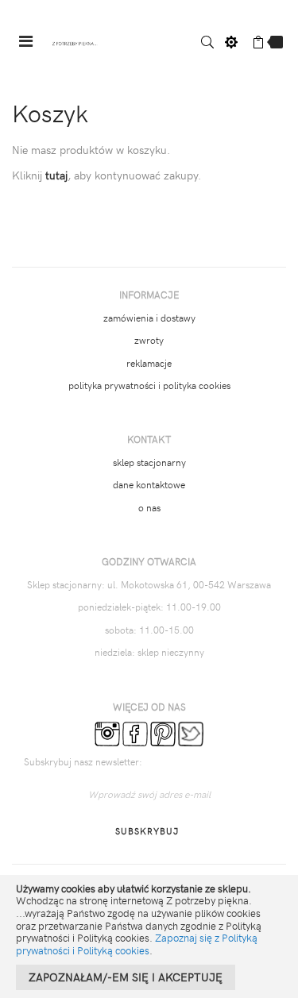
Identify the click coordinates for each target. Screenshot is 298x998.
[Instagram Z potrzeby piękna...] (107, 732)
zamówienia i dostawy (149, 317)
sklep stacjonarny (149, 462)
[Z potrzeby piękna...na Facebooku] (135, 732)
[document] (149, 936)
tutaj (56, 175)
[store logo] (75, 41)
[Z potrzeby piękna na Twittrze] (190, 732)
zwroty (149, 339)
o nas (149, 507)
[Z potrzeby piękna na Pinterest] (163, 732)
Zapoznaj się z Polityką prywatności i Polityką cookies (136, 944)
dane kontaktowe (149, 484)
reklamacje (149, 362)
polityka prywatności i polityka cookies (149, 385)
